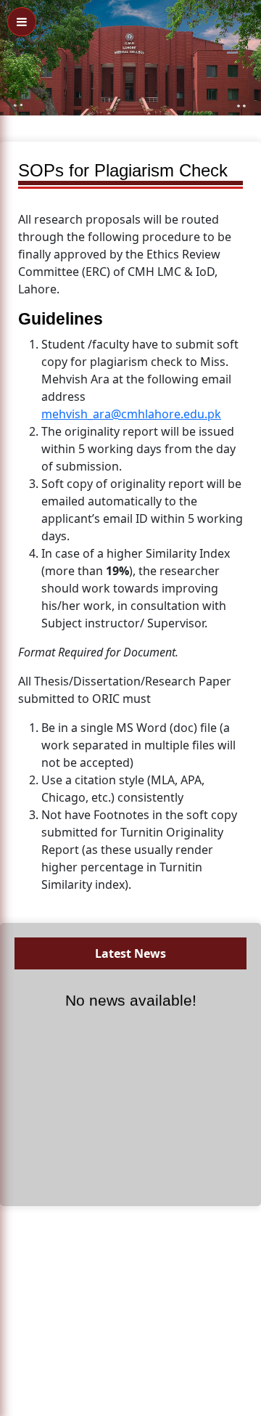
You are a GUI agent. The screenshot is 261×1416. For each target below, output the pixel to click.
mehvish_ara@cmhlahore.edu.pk (131, 414)
